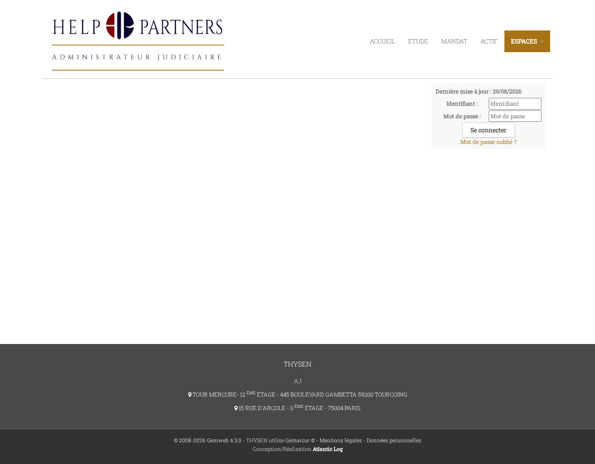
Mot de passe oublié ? (488, 142)
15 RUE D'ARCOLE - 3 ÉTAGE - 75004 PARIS (299, 408)
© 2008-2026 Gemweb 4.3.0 (207, 440)
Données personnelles (394, 440)
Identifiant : (462, 103)
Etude (418, 41)
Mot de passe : (462, 116)
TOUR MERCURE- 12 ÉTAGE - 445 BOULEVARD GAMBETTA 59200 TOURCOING (299, 394)
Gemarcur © (300, 440)
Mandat (454, 41)
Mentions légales (341, 440)
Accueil (382, 41)
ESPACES (524, 41)
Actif (489, 41)
